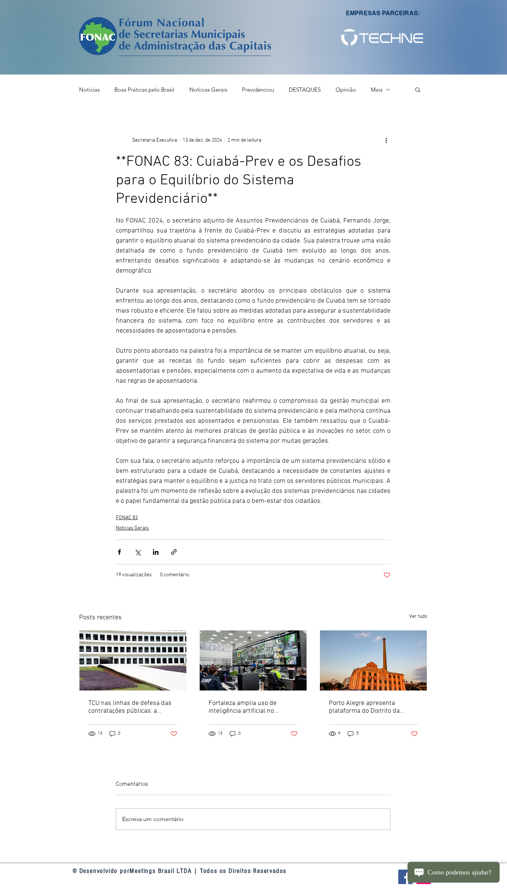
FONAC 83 (127, 518)
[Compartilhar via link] (173, 552)
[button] (382, 37)
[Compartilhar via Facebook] (119, 552)
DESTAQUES (305, 89)
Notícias (89, 89)
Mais (376, 89)
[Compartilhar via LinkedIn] (155, 552)
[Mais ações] (386, 140)
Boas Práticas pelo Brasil (144, 89)
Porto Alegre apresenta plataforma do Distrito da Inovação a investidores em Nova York (367, 707)
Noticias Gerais (208, 89)
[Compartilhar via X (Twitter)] (137, 552)
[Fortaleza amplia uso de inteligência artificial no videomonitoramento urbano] (253, 660)
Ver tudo (418, 616)
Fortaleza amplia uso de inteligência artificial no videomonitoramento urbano (249, 707)
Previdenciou (258, 89)
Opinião (346, 89)
